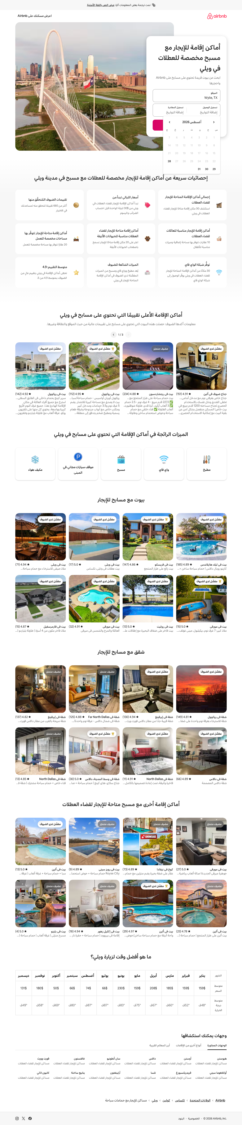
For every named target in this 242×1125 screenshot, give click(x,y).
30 (206, 169)
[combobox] (186, 98)
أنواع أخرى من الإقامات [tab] (188, 1045)
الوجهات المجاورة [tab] (217, 1045)
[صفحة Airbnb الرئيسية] (217, 16)
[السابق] (128, 335)
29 (214, 169)
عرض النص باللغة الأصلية (100, 5)
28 (169, 161)
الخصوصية (194, 1118)
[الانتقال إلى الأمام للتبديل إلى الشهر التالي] (170, 122)
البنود (181, 1118)
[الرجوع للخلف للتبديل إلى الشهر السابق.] (214, 122)
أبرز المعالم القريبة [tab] (159, 1045)
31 (199, 169)
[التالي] (114, 335)
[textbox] (204, 112)
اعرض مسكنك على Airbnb (35, 16)
